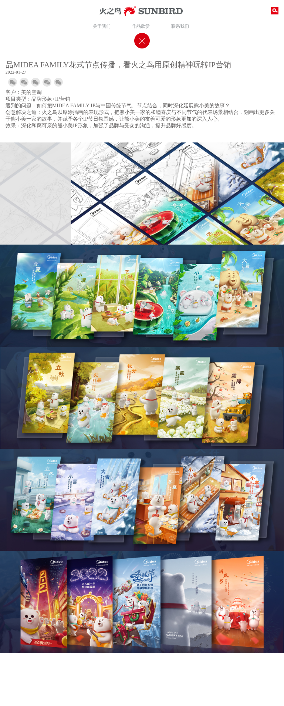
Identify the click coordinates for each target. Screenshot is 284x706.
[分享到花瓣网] (58, 82)
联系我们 (180, 26)
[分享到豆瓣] (47, 82)
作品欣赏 (141, 26)
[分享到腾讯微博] (35, 82)
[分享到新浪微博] (24, 82)
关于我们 (102, 26)
